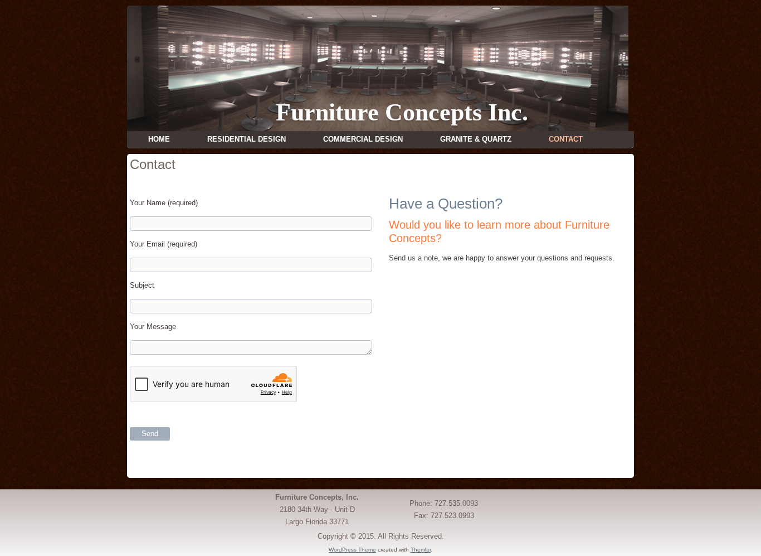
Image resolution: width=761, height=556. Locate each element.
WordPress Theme (352, 550)
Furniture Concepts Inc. (402, 112)
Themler (421, 550)
